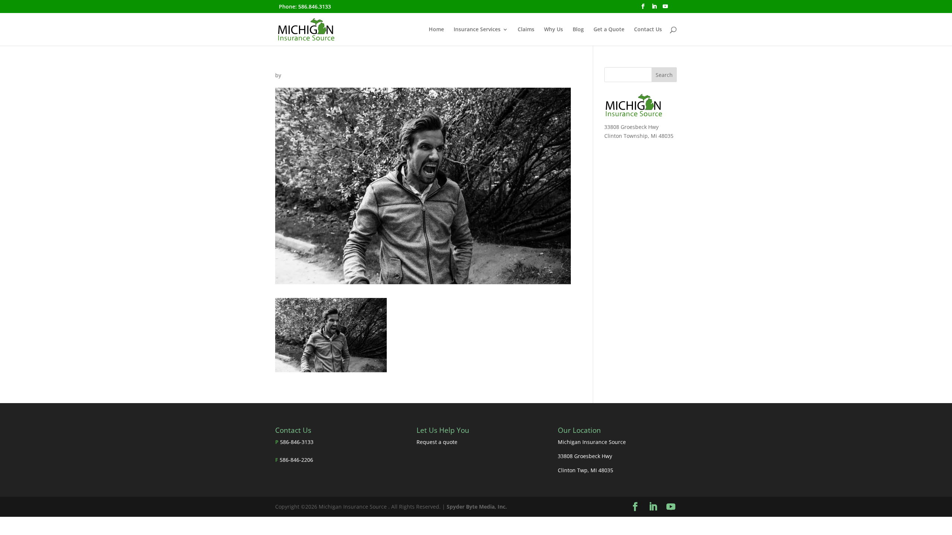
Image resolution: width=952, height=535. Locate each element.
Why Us (553, 30)
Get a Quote (609, 30)
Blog (578, 30)
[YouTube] (665, 8)
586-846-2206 (296, 459)
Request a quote (436, 441)
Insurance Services (477, 30)
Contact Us (648, 30)
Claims (526, 30)
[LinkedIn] (654, 8)
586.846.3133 (314, 6)
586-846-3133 (296, 441)
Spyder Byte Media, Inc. (477, 506)
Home (436, 30)
